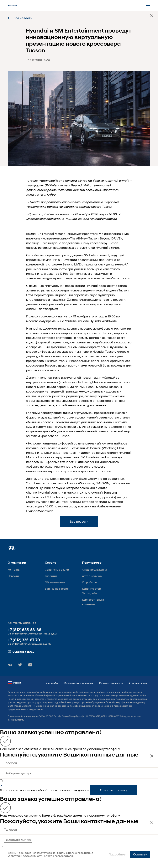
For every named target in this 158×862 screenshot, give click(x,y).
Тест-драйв (89, 593)
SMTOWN (102, 483)
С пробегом (89, 582)
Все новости (22, 18)
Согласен (140, 854)
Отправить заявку (113, 790)
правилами (28, 790)
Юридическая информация (78, 683)
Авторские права (138, 683)
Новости (13, 575)
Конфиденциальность (111, 683)
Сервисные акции (57, 569)
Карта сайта (52, 683)
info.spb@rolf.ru (16, 719)
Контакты (14, 569)
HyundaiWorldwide (80, 483)
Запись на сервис (57, 588)
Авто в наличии (92, 575)
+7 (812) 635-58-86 (24, 630)
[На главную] (12, 5)
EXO (114, 483)
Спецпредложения (94, 569)
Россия (17, 682)
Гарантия (51, 575)
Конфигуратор (91, 588)
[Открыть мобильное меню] (148, 5)
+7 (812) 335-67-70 (24, 640)
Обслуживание (55, 582)
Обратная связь (23, 651)
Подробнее (116, 854)
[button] (12, 548)
